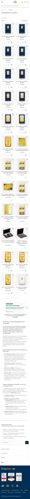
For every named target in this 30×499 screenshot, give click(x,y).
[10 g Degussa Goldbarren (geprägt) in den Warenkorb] (11, 87)
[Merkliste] (25, 2)
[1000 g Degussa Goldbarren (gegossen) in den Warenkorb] (11, 293)
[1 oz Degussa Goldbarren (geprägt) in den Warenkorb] (25, 110)
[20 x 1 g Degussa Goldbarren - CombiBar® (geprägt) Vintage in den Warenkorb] (25, 155)
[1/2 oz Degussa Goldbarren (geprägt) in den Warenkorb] (25, 87)
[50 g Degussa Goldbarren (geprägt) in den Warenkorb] (11, 132)
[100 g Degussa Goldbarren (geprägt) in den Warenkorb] (25, 132)
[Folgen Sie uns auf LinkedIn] (17, 485)
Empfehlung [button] (24, 20)
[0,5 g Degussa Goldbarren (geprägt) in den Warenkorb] (11, 42)
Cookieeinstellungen (5, 490)
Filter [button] (4, 20)
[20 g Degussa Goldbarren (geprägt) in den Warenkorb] (11, 110)
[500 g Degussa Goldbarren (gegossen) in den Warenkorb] (25, 270)
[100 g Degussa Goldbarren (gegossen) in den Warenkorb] (11, 155)
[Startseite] (1, 9)
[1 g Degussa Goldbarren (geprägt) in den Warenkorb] (25, 42)
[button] (13, 24)
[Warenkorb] (27, 2)
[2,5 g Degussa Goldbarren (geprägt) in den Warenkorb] (11, 64)
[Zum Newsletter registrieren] (27, 442)
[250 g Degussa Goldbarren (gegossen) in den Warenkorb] (11, 270)
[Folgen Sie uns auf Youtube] (2, 485)
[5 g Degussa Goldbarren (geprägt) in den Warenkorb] (25, 64)
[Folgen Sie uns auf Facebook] (7, 485)
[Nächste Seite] (18, 298)
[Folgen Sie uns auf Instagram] (12, 485)
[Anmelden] (22, 2)
